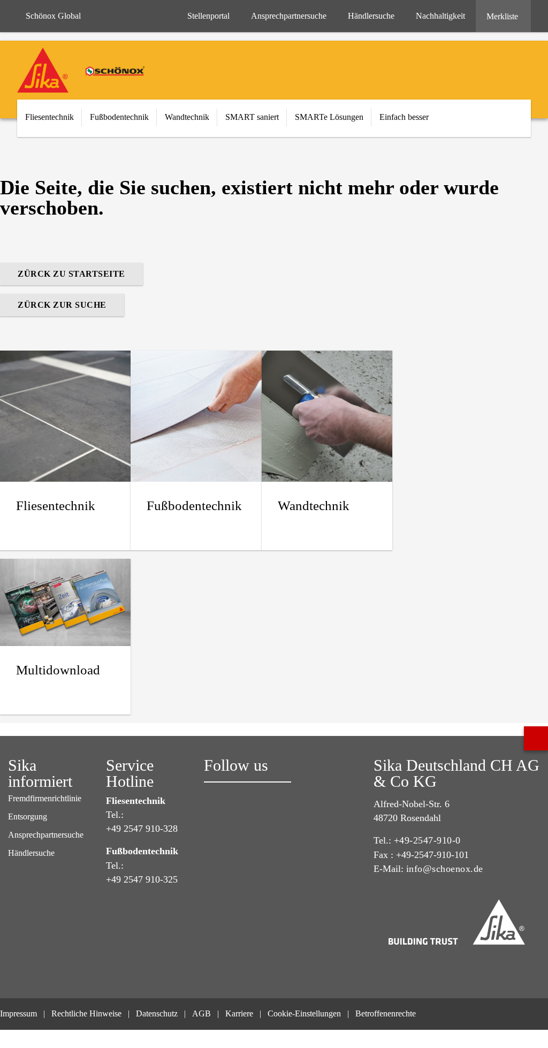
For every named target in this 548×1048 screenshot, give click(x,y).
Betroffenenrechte (386, 1013)
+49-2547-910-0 (427, 840)
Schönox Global (53, 15)
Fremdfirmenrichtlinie (44, 798)
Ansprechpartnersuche (45, 834)
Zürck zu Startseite (71, 273)
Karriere (239, 1013)
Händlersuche (31, 852)
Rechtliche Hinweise (86, 1013)
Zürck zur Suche (62, 304)
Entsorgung (27, 816)
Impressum (18, 1013)
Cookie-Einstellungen (304, 1013)
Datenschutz (157, 1013)
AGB (201, 1013)
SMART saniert (252, 116)
